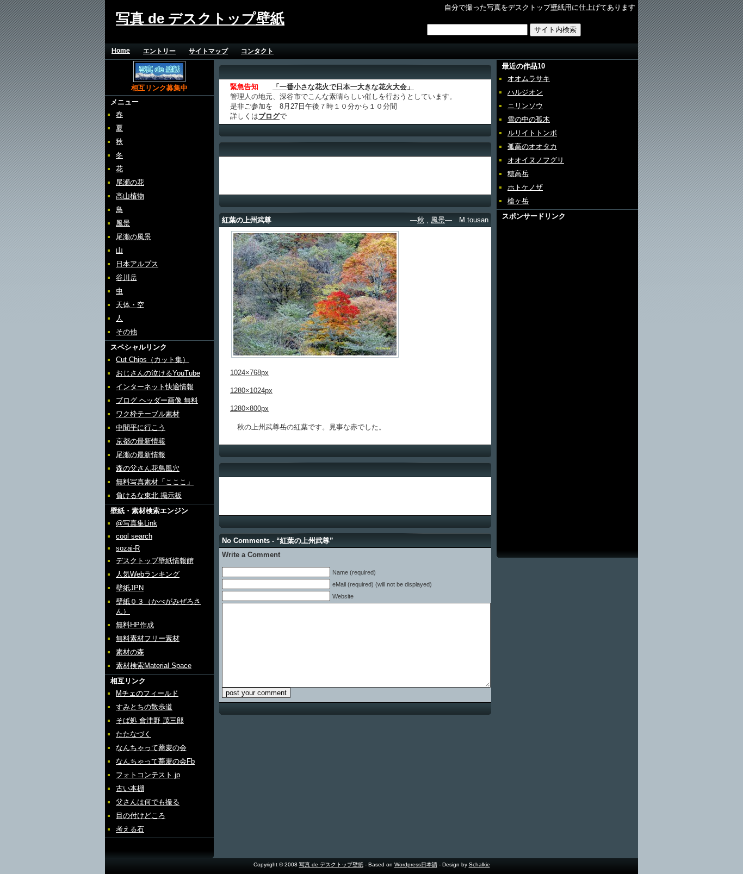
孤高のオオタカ (532, 146)
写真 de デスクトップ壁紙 (200, 18)
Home (121, 50)
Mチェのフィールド (147, 693)
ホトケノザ (525, 187)
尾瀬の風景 (133, 237)
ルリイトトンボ (532, 133)
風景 (123, 223)
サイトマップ (208, 51)
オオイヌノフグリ (535, 160)
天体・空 (130, 305)
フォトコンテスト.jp (148, 775)
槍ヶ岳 (518, 201)
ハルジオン (525, 92)
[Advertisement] (414, 51)
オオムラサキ (528, 78)
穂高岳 (518, 174)
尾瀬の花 (130, 182)
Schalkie (479, 864)
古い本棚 (130, 788)
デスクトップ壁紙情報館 (155, 561)
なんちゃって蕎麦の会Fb (155, 761)
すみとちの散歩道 (144, 707)
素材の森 (130, 652)
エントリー (159, 51)
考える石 (130, 829)
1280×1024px (251, 390)
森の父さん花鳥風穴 (147, 468)
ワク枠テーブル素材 (147, 414)
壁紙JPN (130, 588)
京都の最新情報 (140, 441)
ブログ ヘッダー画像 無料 (157, 400)
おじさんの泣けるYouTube (158, 373)
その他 (126, 332)
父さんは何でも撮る (147, 802)
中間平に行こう (140, 427)
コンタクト (257, 51)
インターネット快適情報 (155, 387)
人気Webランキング (147, 574)
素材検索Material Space (153, 665)
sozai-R (128, 548)
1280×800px (249, 408)
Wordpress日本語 (415, 864)
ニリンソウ (525, 106)
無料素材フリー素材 (147, 638)
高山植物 (130, 196)
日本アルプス (137, 264)
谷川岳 (126, 277)
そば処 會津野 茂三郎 (150, 720)
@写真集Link (136, 523)
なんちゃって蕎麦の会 (151, 748)
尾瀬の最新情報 (140, 455)
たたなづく (133, 734)
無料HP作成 (135, 625)
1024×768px (249, 373)
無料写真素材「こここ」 (155, 482)
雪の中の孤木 (528, 119)
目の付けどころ (140, 815)
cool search (134, 536)
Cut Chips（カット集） (152, 359)
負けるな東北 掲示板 (149, 495)
